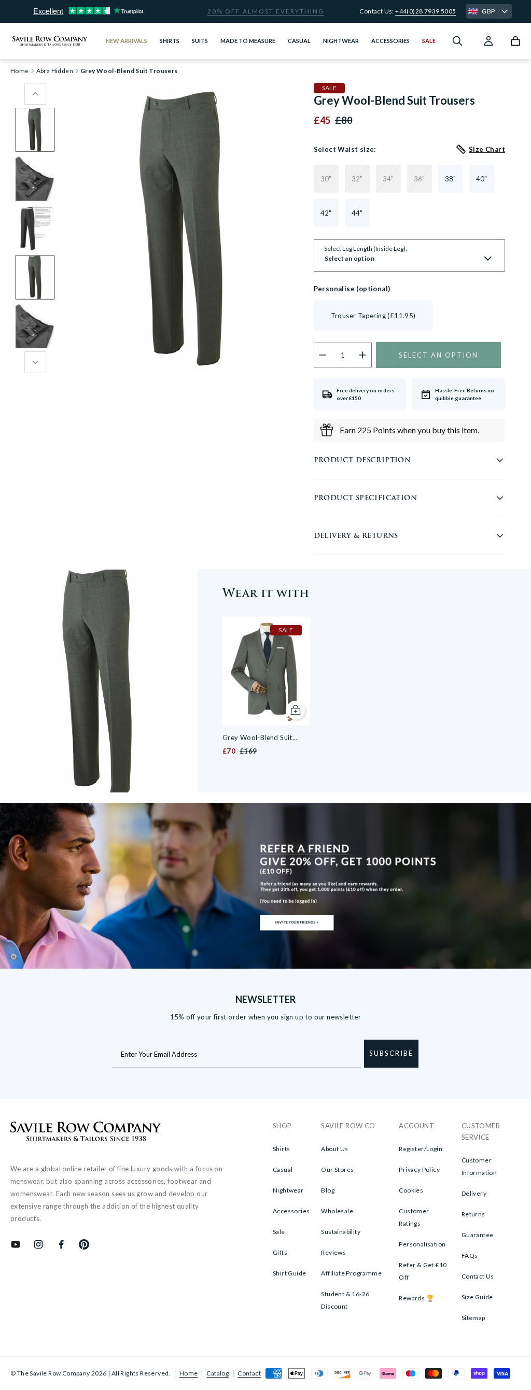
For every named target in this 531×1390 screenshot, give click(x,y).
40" (481, 179)
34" (388, 179)
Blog (327, 1190)
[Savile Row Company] (85, 1133)
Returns (473, 1214)
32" (357, 179)
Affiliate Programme (351, 1273)
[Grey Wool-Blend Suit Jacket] (266, 671)
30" (326, 179)
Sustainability (340, 1232)
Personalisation (422, 1244)
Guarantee (478, 1235)
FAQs (470, 1255)
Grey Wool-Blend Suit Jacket (257, 738)
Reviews (333, 1252)
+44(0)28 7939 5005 (425, 11)
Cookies (411, 1190)
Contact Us (478, 1276)
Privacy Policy (419, 1169)
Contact (249, 1373)
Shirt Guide (289, 1273)
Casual (282, 1169)
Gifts (280, 1252)
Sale (279, 1232)
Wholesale (337, 1211)
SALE (429, 40)
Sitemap (473, 1318)
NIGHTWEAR (341, 40)
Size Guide (477, 1297)
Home (188, 1373)
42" (326, 213)
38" (450, 179)
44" (357, 213)
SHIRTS (169, 40)
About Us (334, 1149)
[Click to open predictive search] (457, 41)
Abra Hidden (54, 71)
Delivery (474, 1193)
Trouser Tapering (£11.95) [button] (373, 315)
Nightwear (288, 1190)
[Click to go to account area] (488, 41)
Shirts (281, 1149)
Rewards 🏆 (416, 1298)
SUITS (200, 40)
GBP (488, 11)
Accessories (291, 1211)
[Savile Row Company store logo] (50, 41)
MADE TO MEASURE (247, 40)
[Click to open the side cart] (515, 41)
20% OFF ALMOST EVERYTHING (265, 11)
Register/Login (420, 1149)
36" (419, 179)
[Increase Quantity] (362, 355)
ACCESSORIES (390, 40)
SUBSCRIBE (391, 1053)
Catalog (217, 1373)
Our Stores (337, 1169)
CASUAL (299, 40)
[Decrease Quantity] (322, 355)
